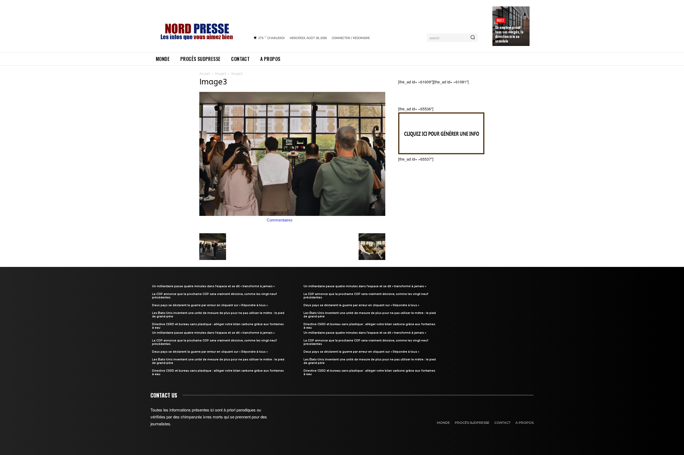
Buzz (500, 20)
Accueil (204, 73)
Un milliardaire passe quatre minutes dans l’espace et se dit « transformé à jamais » (213, 286)
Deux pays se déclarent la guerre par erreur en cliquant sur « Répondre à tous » (210, 305)
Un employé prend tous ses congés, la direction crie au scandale (509, 34)
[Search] (473, 37)
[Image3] (292, 214)
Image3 (220, 73)
